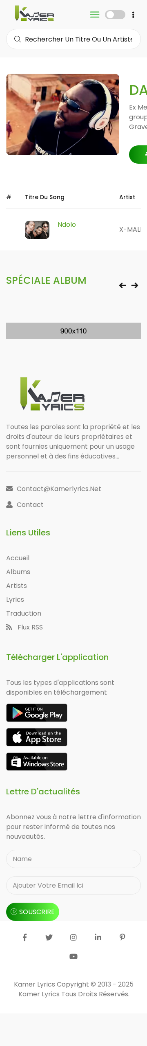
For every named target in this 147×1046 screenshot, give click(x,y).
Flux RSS (29, 627)
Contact (30, 504)
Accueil (17, 558)
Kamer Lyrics (39, 994)
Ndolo (67, 224)
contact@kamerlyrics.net (59, 488)
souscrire (37, 912)
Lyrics (15, 599)
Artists (16, 585)
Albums (18, 572)
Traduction (23, 613)
